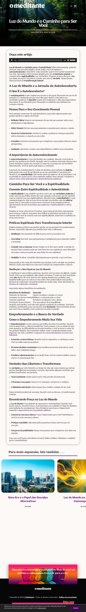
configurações (41, 608)
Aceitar (75, 608)
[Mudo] (68, 60)
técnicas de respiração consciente (23, 284)
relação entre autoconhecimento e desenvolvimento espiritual (35, 179)
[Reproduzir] (12, 60)
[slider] (73, 60)
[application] (43, 60)
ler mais (28, 506)
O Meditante (29, 597)
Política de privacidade (68, 597)
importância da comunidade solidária (35, 410)
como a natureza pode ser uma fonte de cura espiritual (37, 253)
